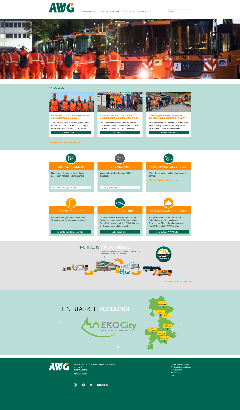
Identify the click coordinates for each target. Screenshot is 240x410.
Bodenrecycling (120, 211)
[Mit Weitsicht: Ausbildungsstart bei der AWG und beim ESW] (71, 102)
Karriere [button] (142, 11)
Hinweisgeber (176, 369)
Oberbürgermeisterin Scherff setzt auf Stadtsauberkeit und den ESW (167, 116)
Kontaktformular (80, 373)
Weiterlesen (69, 132)
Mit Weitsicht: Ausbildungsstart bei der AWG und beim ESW (70, 116)
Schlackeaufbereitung (169, 211)
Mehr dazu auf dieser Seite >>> (177, 281)
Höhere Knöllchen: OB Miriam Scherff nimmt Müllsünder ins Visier (119, 116)
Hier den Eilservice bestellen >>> (163, 179)
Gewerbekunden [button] (109, 11)
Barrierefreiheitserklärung (181, 367)
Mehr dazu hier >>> (120, 231)
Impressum (175, 372)
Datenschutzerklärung (180, 364)
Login (173, 375)
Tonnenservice (71, 211)
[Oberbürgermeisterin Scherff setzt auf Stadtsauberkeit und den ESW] (168, 102)
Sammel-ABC (120, 166)
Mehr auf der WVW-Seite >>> (169, 231)
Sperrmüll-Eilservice (168, 166)
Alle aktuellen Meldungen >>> (64, 142)
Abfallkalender (71, 166)
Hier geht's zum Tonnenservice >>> (71, 231)
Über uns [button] (127, 11)
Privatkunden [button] (88, 11)
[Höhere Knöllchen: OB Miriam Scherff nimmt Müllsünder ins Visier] (120, 102)
